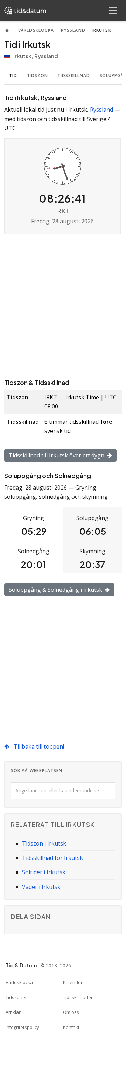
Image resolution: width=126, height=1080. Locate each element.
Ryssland (73, 30)
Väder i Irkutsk (41, 887)
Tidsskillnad (73, 75)
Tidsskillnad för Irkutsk (52, 858)
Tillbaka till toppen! (38, 746)
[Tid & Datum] (25, 10)
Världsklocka (36, 30)
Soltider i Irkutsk (43, 872)
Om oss (71, 1012)
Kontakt (71, 1027)
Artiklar (13, 1012)
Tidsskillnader (78, 997)
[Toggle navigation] (113, 10)
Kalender (73, 982)
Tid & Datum (21, 965)
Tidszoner (16, 997)
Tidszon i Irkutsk (44, 843)
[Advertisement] (63, 306)
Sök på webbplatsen (36, 770)
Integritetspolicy (22, 1027)
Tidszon (37, 75)
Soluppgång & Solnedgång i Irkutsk (56, 590)
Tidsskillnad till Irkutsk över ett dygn (57, 455)
